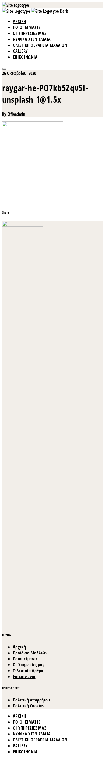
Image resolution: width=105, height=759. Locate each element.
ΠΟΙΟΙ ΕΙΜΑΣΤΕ (26, 27)
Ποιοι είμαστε (25, 659)
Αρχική (19, 647)
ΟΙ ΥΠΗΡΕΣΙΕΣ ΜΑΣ (29, 33)
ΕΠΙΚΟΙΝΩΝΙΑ (25, 57)
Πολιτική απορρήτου (31, 700)
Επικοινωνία (24, 677)
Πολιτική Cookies (28, 706)
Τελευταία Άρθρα (28, 671)
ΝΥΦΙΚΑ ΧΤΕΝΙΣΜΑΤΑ (32, 39)
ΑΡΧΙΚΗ (19, 21)
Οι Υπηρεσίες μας (28, 665)
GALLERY (20, 51)
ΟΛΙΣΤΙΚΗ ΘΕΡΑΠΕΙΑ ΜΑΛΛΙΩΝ (40, 45)
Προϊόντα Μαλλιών (30, 653)
